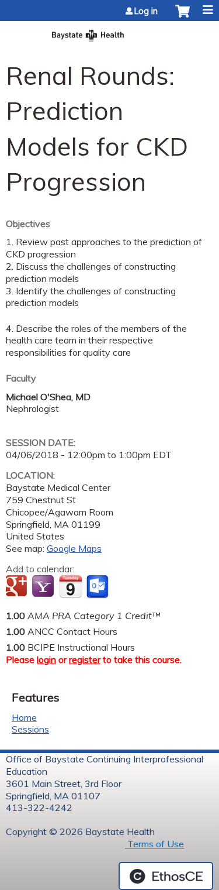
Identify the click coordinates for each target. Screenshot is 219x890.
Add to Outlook (98, 587)
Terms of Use (154, 844)
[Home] (109, 32)
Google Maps (74, 548)
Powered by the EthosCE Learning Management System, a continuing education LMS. (166, 876)
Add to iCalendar (70, 586)
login (46, 659)
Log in (146, 11)
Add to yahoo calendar (44, 587)
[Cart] (182, 17)
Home (24, 717)
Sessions (30, 729)
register (84, 659)
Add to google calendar (18, 587)
